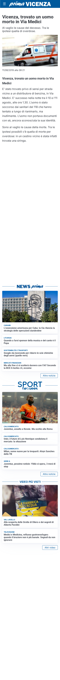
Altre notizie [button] (49, 375)
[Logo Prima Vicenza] (30, 4)
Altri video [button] (50, 547)
